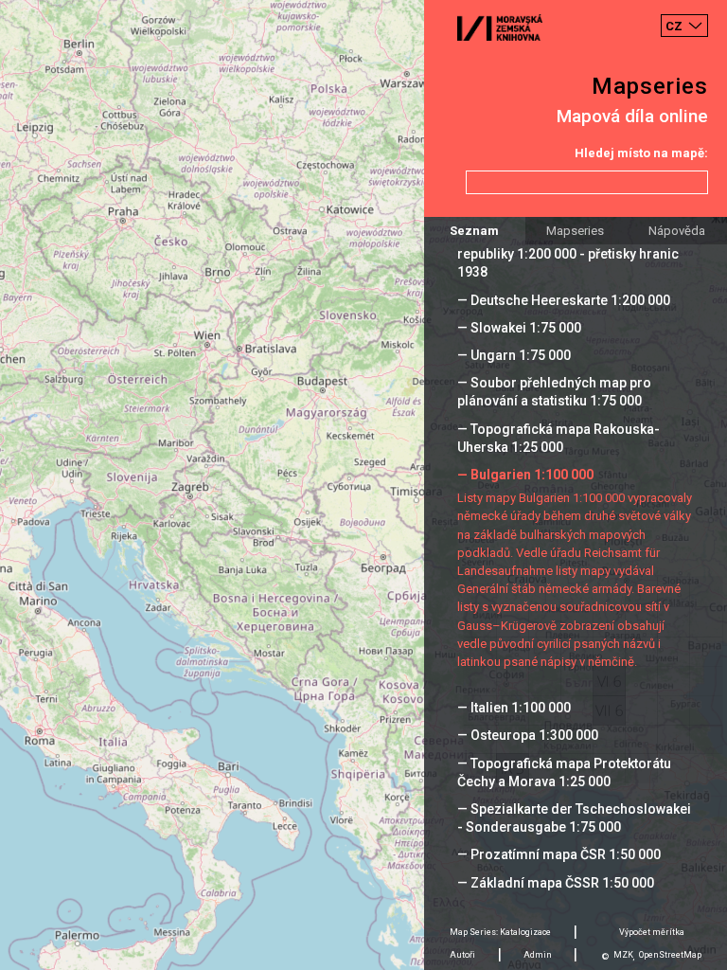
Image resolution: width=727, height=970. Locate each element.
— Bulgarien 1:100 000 (525, 474)
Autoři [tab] (462, 955)
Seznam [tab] (474, 231)
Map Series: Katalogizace (500, 932)
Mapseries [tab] (575, 231)
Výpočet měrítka (651, 932)
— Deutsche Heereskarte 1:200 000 (563, 300)
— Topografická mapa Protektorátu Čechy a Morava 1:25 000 (564, 772)
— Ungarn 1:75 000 (514, 355)
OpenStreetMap (670, 955)
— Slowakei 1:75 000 (519, 327)
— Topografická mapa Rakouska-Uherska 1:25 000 (558, 438)
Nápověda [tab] (676, 231)
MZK (623, 955)
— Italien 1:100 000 (514, 707)
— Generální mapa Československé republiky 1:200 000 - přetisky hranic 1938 (568, 253)
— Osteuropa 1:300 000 (527, 735)
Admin (537, 955)
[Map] (363, 485)
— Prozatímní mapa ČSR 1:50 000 (559, 854)
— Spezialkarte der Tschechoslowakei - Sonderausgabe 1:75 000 (574, 818)
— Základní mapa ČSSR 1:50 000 (555, 882)
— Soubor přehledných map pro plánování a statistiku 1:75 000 (554, 391)
